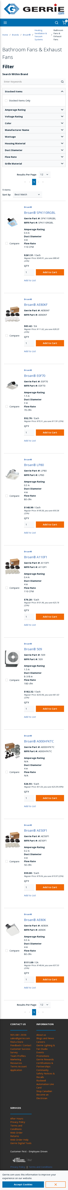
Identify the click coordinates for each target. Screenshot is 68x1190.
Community (42, 1070)
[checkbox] (6, 100)
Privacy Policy (17, 1121)
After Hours (16, 1118)
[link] (25, 182)
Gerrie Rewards (45, 1059)
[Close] (56, 1184)
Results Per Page (26, 174)
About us (41, 1034)
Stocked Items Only (19, 100)
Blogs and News (45, 1038)
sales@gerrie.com (20, 1038)
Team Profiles (18, 1055)
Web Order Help (19, 1139)
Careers (40, 1041)
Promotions (42, 1055)
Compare (14, 243)
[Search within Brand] (62, 82)
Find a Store (16, 1041)
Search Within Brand (15, 74)
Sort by (6, 194)
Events (40, 1052)
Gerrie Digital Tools (20, 1143)
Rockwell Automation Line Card (45, 1084)
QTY (26, 265)
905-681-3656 (18, 1034)
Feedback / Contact (20, 1045)
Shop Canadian (44, 1091)
